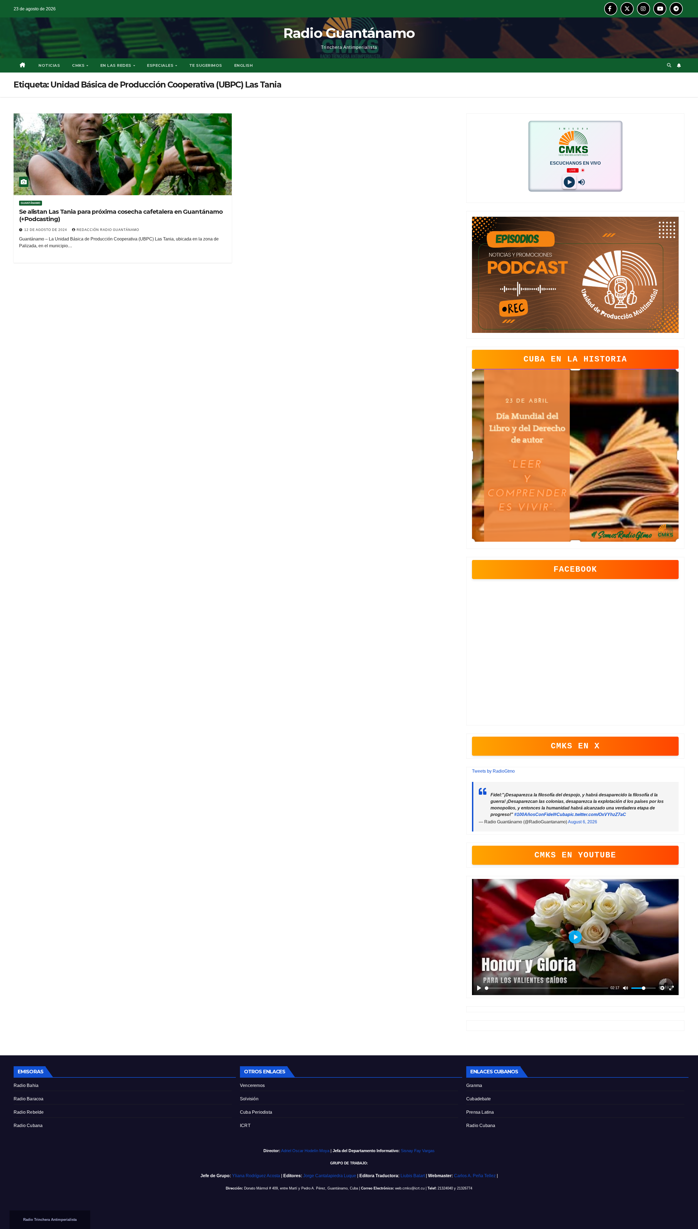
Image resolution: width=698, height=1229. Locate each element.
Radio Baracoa (29, 1099)
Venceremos (252, 1085)
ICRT (245, 1125)
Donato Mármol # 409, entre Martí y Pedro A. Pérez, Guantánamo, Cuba (301, 1188)
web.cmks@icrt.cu (410, 1188)
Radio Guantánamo (349, 33)
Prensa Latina (480, 1112)
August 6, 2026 (582, 822)
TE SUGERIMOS (205, 65)
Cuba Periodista (256, 1112)
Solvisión (249, 1099)
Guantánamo (30, 202)
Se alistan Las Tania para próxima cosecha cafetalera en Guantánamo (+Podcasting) (120, 215)
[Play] (569, 182)
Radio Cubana (28, 1125)
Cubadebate (478, 1099)
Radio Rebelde (29, 1112)
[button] (669, 65)
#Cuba (561, 814)
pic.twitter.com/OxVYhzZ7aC (597, 814)
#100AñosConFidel (534, 814)
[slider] (546, 988)
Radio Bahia (26, 1085)
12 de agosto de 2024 (46, 230)
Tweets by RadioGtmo (493, 771)
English (243, 65)
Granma (474, 1085)
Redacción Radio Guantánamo (108, 230)
